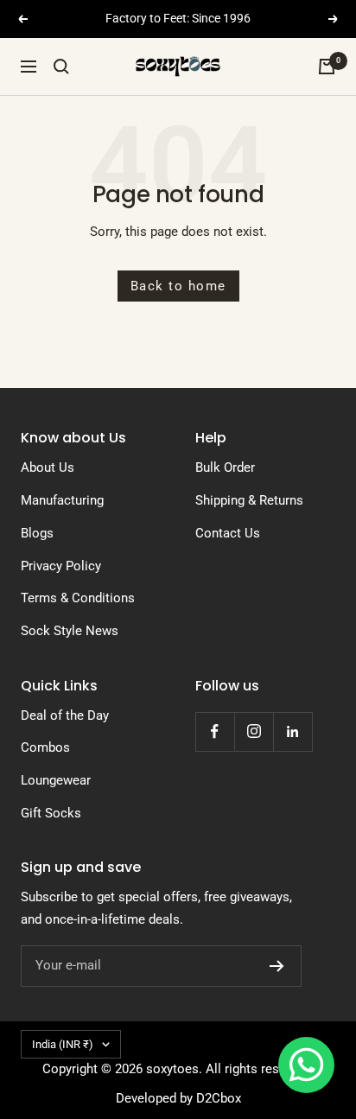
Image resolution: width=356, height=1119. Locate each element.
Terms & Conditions (78, 598)
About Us (47, 467)
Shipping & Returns (249, 500)
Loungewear (56, 780)
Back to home (178, 286)
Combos (45, 747)
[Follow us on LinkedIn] (292, 731)
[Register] (277, 966)
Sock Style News (69, 631)
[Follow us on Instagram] (253, 731)
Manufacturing (62, 500)
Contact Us (227, 533)
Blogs (37, 533)
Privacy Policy (61, 566)
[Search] (61, 66)
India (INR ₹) (62, 1044)
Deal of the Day (65, 715)
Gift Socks (51, 813)
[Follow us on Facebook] (214, 731)
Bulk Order (225, 467)
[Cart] (326, 66)
